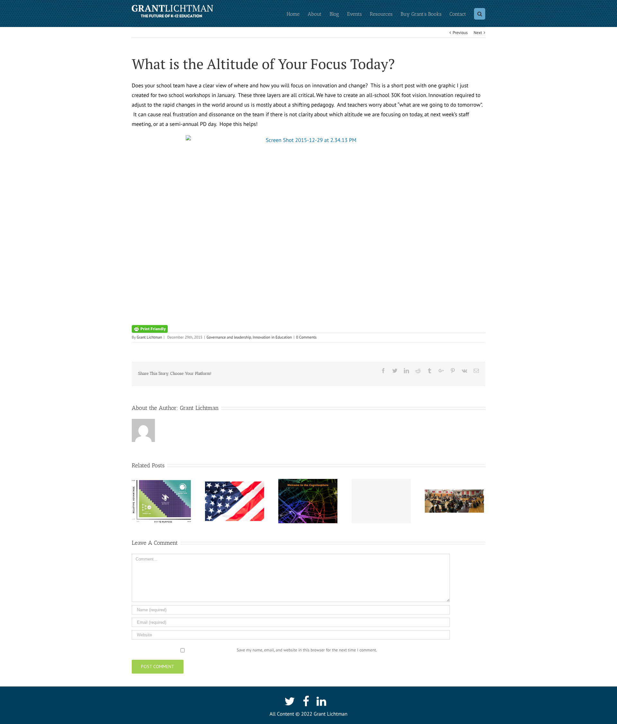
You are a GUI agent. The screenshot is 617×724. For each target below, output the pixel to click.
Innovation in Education (272, 337)
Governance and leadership (229, 337)
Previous (460, 32)
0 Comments (306, 337)
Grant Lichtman (149, 337)
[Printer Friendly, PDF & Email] (150, 328)
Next (478, 32)
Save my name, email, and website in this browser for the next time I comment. (307, 650)
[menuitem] (297, 13)
